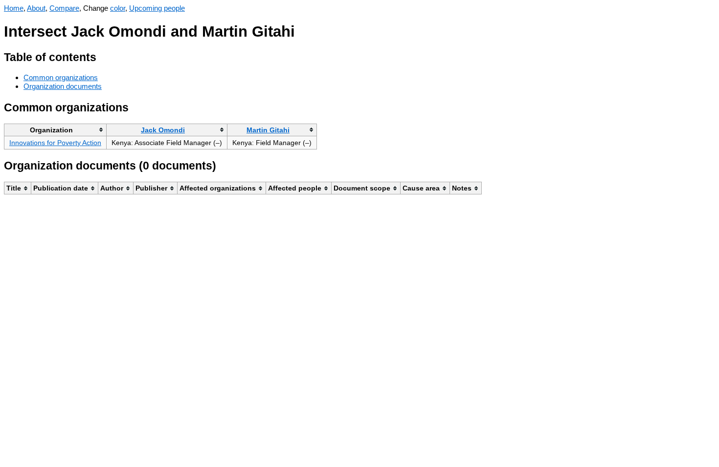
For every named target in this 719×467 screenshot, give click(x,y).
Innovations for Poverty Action (55, 143)
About (36, 8)
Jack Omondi (163, 130)
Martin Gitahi (268, 130)
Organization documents (62, 86)
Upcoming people (157, 8)
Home (13, 8)
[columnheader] (55, 130)
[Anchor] (104, 56)
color (117, 8)
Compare (64, 8)
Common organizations (60, 77)
